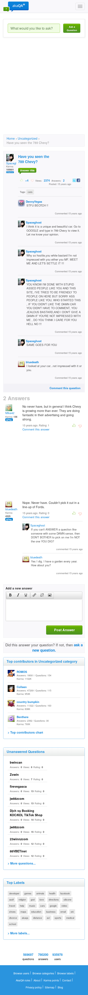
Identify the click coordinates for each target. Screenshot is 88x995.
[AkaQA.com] (16, 6)
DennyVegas (34, 201)
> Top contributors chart (25, 732)
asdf (11, 899)
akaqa (25, 917)
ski (72, 911)
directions (54, 899)
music (32, 905)
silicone (67, 899)
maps (23, 911)
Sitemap (49, 987)
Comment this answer (35, 429)
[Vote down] (32, 180)
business (51, 911)
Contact (66, 980)
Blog (60, 987)
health (52, 893)
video (64, 905)
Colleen (22, 687)
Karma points (51, 980)
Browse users (21, 973)
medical (70, 917)
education (36, 911)
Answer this (27, 170)
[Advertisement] (44, 89)
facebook (65, 893)
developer (14, 893)
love (42, 899)
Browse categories (43, 973)
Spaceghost (13, 163)
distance (37, 917)
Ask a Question (72, 28)
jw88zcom (17, 798)
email (63, 911)
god (33, 899)
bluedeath (32, 362)
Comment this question (65, 388)
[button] (10, 595)
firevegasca (18, 786)
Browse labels (65, 973)
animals (40, 893)
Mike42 (9, 413)
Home (11, 138)
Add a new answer (19, 588)
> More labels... (19, 933)
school (12, 924)
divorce (13, 917)
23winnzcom (19, 839)
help (22, 905)
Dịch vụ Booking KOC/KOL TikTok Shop (26, 813)
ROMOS (22, 672)
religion (22, 899)
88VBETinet (18, 851)
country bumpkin (28, 702)
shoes (12, 911)
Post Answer (64, 629)
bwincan (16, 762)
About (37, 980)
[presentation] (10, 595)
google (53, 905)
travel (12, 905)
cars (30, 192)
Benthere (22, 717)
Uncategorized (27, 138)
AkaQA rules (23, 980)
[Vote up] (21, 180)
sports (58, 917)
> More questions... (22, 863)
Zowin (14, 774)
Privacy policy (34, 987)
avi (48, 917)
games (27, 893)
